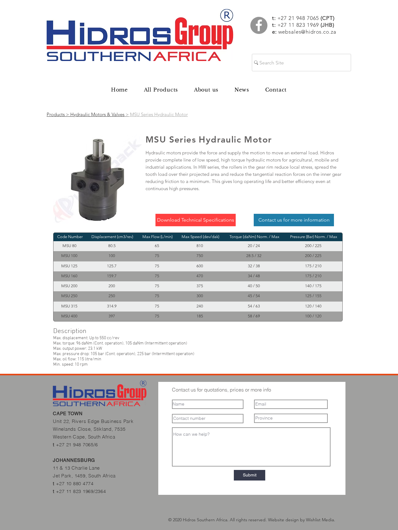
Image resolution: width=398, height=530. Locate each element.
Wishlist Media (320, 520)
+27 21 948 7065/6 (77, 445)
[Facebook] (258, 25)
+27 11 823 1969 (298, 25)
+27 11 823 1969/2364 (81, 491)
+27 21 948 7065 (306, 18)
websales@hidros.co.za (307, 32)
